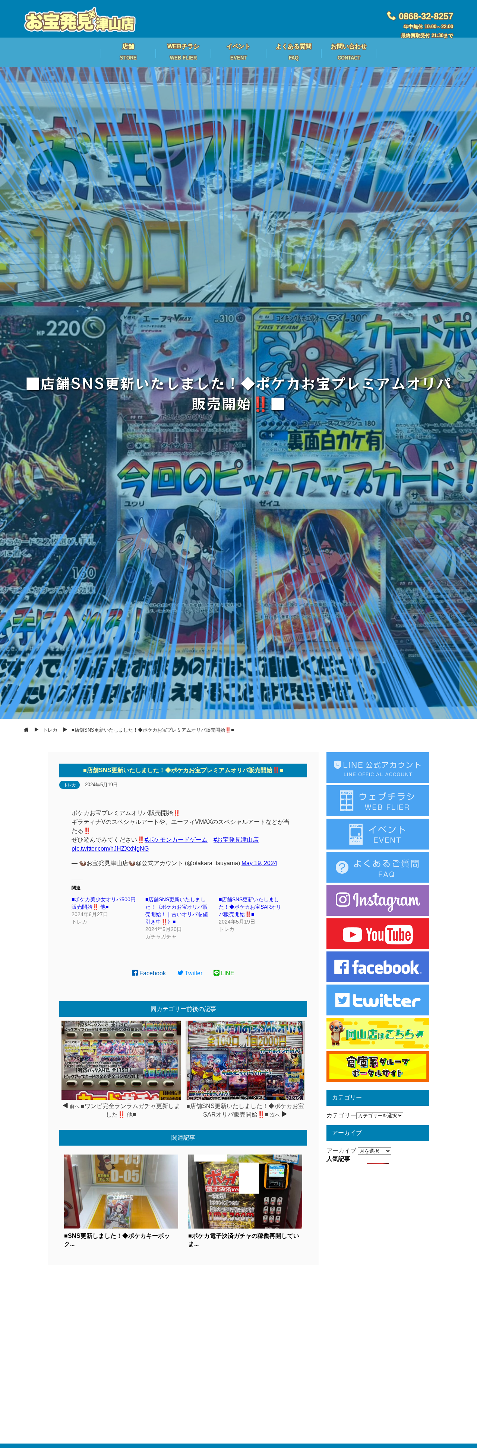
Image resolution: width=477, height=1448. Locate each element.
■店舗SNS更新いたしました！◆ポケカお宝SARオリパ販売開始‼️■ (250, 906)
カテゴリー (341, 1115)
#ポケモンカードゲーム (176, 840)
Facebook (152, 973)
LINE (226, 973)
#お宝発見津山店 (236, 840)
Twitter (192, 973)
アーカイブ (341, 1150)
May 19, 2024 (259, 863)
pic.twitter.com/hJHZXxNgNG (110, 848)
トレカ (70, 785)
